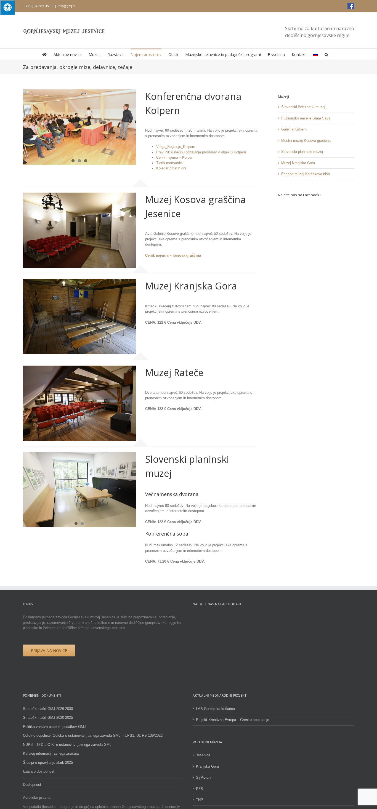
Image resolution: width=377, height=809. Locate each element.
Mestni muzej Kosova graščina (306, 141)
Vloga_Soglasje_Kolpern (175, 147)
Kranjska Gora (207, 766)
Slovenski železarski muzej (303, 107)
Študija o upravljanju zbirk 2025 (48, 762)
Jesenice (203, 755)
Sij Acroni (203, 777)
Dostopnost (32, 785)
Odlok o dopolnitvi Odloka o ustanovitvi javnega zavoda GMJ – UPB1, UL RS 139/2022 (93, 735)
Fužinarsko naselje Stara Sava (305, 118)
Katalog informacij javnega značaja (51, 753)
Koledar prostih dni (171, 168)
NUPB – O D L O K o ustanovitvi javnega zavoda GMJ (67, 745)
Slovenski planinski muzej (302, 152)
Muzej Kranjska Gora (298, 163)
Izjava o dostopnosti (39, 771)
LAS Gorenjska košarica (215, 709)
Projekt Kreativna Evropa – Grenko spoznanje (232, 720)
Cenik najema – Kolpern (175, 157)
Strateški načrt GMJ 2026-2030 (48, 709)
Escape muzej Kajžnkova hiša (305, 174)
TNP (199, 800)
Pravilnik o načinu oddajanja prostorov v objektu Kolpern (201, 152)
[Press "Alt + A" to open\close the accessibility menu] (7, 7)
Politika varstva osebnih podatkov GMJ (54, 727)
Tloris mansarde (169, 163)
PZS (199, 789)
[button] (326, 54)
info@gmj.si (66, 6)
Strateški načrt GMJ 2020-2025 (48, 717)
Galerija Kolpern (294, 129)
